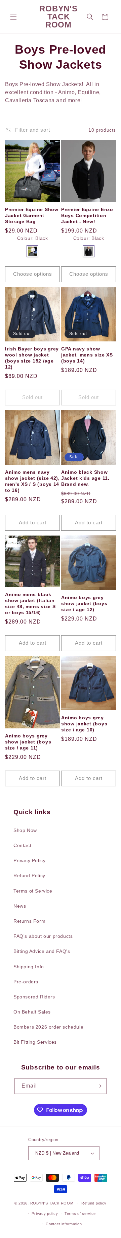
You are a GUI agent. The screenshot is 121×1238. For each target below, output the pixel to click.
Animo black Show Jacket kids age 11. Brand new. (85, 478)
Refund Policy (29, 875)
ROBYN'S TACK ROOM (52, 1203)
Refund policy (94, 1203)
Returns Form (29, 921)
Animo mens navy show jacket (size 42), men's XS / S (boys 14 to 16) (32, 481)
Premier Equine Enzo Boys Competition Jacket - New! (87, 215)
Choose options (32, 274)
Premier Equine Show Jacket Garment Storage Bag (31, 215)
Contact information (64, 1224)
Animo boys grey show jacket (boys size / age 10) (84, 723)
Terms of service (80, 1214)
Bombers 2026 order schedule (48, 1027)
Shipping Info (28, 966)
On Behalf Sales (32, 1012)
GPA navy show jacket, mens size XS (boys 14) (87, 355)
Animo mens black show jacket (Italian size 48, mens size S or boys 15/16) (30, 603)
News (19, 906)
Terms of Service (32, 891)
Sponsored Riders (34, 996)
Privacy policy (45, 1214)
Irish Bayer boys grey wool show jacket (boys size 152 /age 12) (32, 358)
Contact (22, 845)
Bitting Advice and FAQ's (41, 951)
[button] (13, 16)
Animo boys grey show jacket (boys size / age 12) (84, 603)
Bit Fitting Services (35, 1042)
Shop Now (25, 830)
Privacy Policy (29, 860)
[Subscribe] (98, 1086)
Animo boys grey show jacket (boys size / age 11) (28, 742)
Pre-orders (25, 981)
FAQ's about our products (43, 936)
